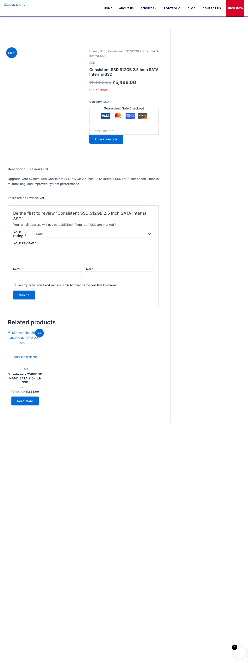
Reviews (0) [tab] (38, 169)
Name (18, 269)
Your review (25, 243)
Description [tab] (16, 169)
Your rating (19, 234)
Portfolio (172, 8)
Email (89, 269)
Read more (25, 401)
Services (147, 8)
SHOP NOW (235, 8)
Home (108, 8)
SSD (103, 51)
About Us (126, 8)
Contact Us (211, 8)
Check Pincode (106, 139)
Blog (191, 8)
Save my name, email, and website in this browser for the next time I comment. (67, 285)
